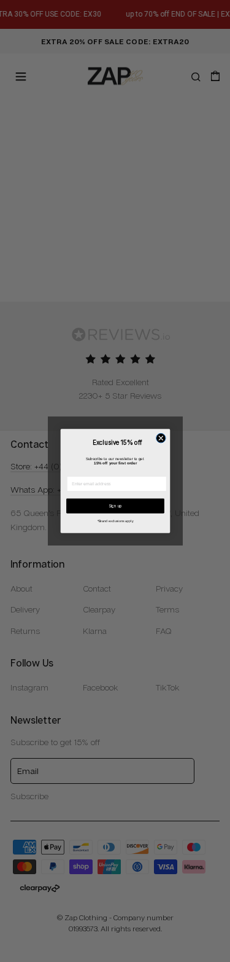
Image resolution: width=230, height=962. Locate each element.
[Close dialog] (161, 438)
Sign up (114, 506)
